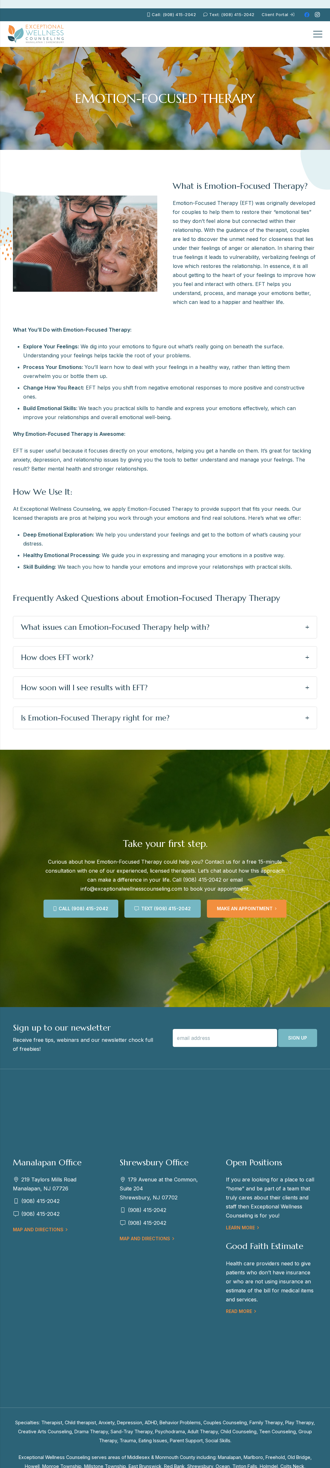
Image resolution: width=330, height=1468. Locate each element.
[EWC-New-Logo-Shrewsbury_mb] (36, 34)
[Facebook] (307, 15)
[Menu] (317, 34)
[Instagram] (317, 15)
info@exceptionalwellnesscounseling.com (131, 888)
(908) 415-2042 (202, 879)
